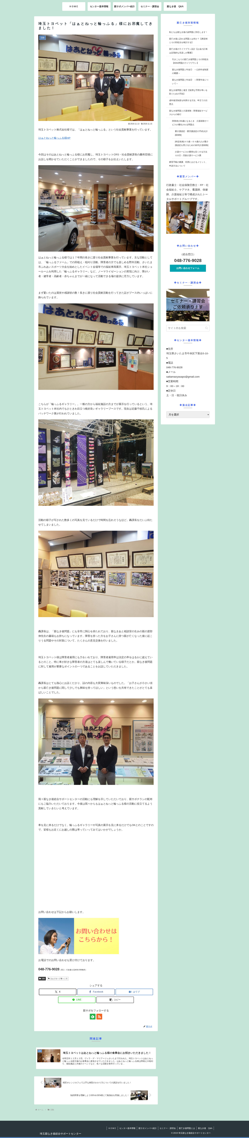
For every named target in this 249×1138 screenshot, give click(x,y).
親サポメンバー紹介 (147, 1128)
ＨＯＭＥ (112, 1128)
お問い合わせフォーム (187, 268)
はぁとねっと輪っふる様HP (54, 138)
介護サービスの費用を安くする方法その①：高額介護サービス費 (191, 154)
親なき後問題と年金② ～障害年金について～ (190, 82)
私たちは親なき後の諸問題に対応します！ (188, 32)
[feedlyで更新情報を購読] (93, 1016)
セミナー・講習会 (168, 1128)
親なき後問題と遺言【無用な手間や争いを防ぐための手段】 (188, 92)
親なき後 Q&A (205, 1128)
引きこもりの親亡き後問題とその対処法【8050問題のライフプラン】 (190, 61)
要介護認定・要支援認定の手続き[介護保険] (191, 133)
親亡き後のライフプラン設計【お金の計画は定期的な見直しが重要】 (188, 51)
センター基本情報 (127, 1128)
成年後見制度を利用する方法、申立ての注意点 (188, 102)
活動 (43, 979)
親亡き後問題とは (187, 1128)
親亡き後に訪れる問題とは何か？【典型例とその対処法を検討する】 (188, 40)
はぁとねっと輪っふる (59, 979)
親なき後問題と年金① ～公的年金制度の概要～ (190, 71)
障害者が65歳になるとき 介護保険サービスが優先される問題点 (190, 123)
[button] (115, 1000)
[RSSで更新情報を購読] (99, 1016)
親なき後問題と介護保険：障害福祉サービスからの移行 (188, 112)
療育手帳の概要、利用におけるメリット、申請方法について (188, 164)
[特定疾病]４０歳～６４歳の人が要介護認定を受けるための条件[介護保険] (191, 143)
